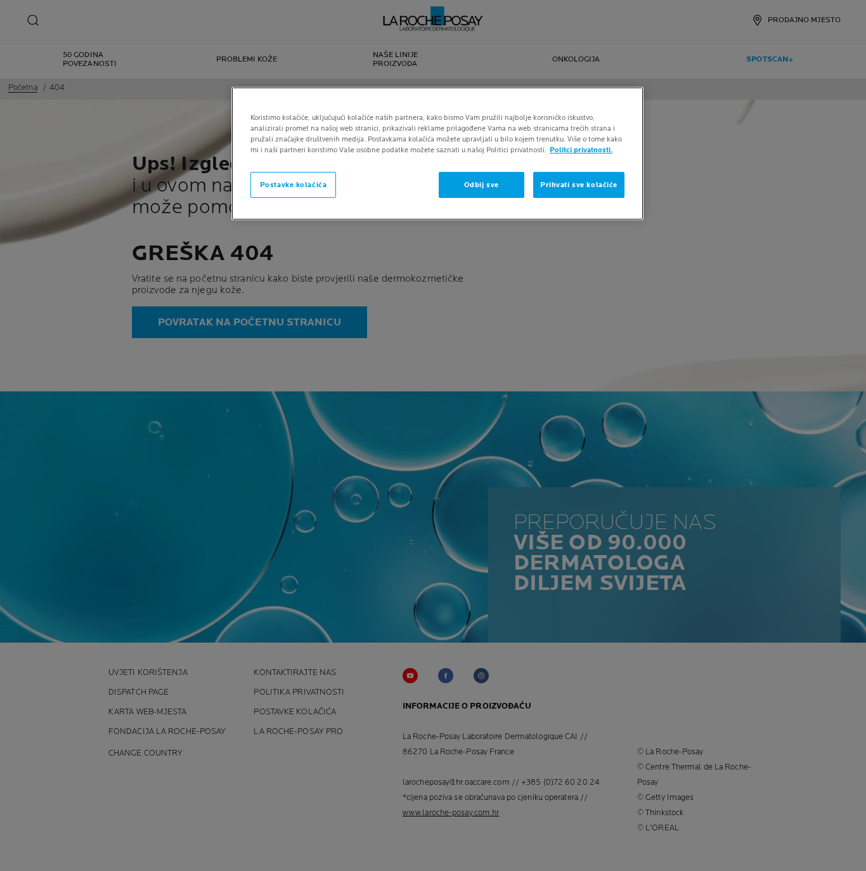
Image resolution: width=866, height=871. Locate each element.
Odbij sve (481, 185)
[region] (437, 153)
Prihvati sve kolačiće (578, 185)
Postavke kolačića (293, 185)
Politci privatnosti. (581, 150)
